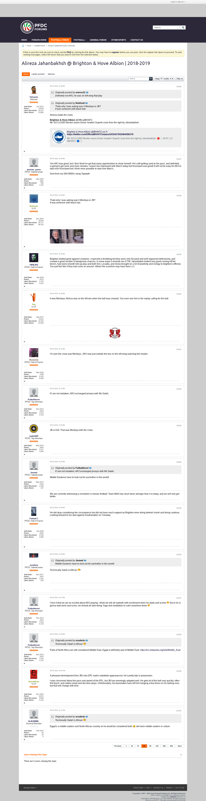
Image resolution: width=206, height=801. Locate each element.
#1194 (179, 462)
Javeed (33, 472)
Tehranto (34, 97)
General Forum (98, 40)
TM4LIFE (34, 265)
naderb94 (33, 436)
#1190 (179, 294)
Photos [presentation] (51, 74)
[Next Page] (172, 78)
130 (157, 746)
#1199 (179, 671)
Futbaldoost (34, 399)
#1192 (179, 389)
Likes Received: (30, 110)
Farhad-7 (34, 518)
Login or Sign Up (177, 2)
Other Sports (118, 40)
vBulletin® (173, 797)
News (24, 40)
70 (138, 746)
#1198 (179, 635)
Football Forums (39, 46)
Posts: (26, 108)
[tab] (26, 74)
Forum (29, 46)
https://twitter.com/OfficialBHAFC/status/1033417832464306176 (100, 134)
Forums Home (39, 40)
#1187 (179, 159)
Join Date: (28, 107)
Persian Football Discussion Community (61, 46)
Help (148, 788)
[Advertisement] (103, 10)
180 (164, 746)
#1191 (179, 349)
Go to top (179, 788)
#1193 (179, 426)
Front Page (138, 788)
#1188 (179, 196)
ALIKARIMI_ (34, 721)
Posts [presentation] (25, 74)
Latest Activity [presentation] (38, 74)
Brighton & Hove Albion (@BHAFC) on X (87, 132)
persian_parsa (34, 169)
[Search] (183, 27)
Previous (117, 746)
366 (171, 746)
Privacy (169, 788)
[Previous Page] (171, 78)
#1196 (179, 555)
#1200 (178, 711)
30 (132, 746)
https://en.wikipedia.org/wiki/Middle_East (160, 650)
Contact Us (137, 40)
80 (144, 746)
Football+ (79, 40)
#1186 (179, 87)
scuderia (34, 565)
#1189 (179, 254)
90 (150, 746)
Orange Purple (29, 788)
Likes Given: (29, 112)
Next (180, 746)
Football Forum (60, 40)
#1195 (179, 508)
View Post (87, 92)
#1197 (179, 598)
